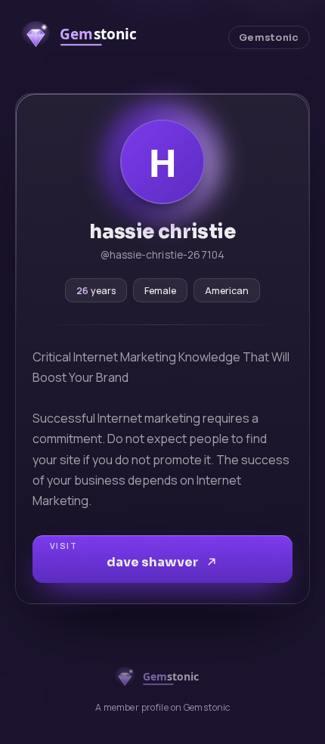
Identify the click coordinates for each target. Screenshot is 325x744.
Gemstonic (269, 38)
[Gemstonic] (87, 37)
